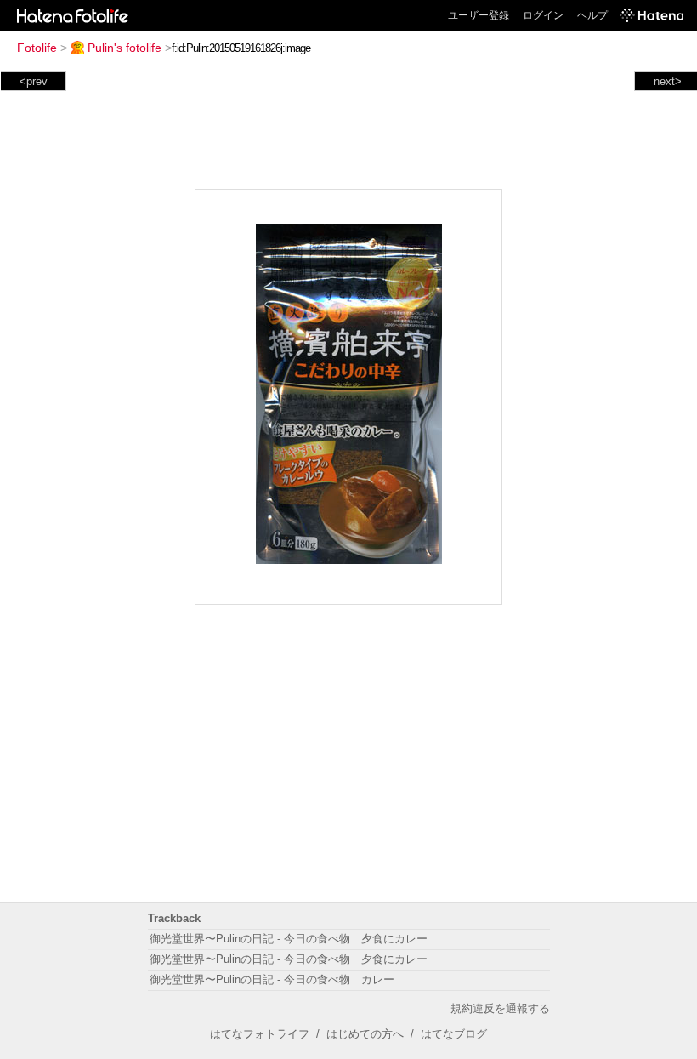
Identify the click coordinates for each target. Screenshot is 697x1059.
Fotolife (37, 47)
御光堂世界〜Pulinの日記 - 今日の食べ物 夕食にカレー (289, 938)
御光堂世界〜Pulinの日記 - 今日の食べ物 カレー (272, 979)
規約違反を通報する (500, 1008)
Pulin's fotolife (125, 47)
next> (668, 81)
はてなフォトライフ (259, 1034)
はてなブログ (454, 1034)
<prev (34, 81)
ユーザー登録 (478, 15)
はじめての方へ (365, 1034)
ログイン (543, 15)
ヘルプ (592, 15)
